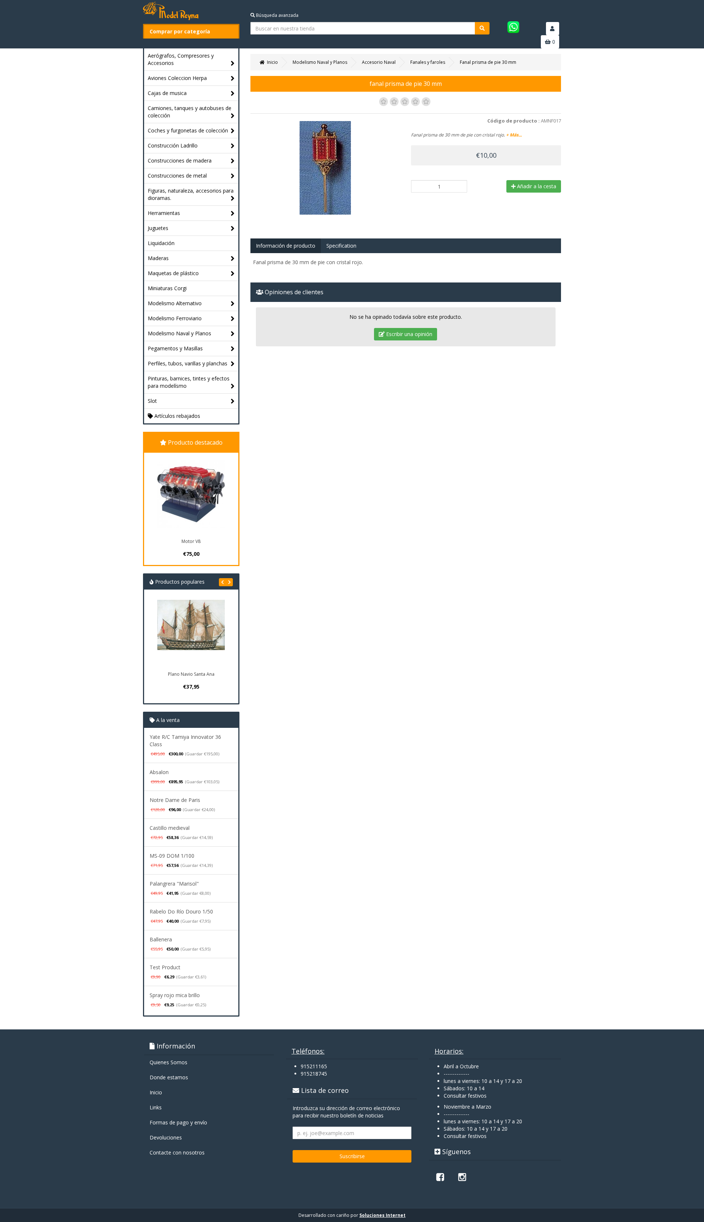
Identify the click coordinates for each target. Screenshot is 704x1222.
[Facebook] (440, 1177)
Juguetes (158, 228)
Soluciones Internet (382, 1215)
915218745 (314, 1073)
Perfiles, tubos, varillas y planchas (187, 363)
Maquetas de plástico (173, 273)
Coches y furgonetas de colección (188, 130)
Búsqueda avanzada (276, 15)
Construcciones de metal (177, 175)
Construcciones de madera (180, 160)
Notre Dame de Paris (175, 799)
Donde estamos (169, 1077)
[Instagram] (462, 1177)
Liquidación (161, 243)
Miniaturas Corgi (167, 288)
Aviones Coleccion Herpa (177, 77)
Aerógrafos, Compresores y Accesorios (181, 59)
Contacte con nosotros (177, 1152)
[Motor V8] (191, 494)
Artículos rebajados (176, 415)
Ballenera (161, 939)
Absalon (159, 772)
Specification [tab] (341, 245)
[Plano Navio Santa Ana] (191, 633)
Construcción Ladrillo (173, 145)
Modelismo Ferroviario (175, 318)
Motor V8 (191, 541)
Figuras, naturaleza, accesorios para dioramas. (191, 194)
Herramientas (164, 212)
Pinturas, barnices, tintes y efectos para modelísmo (189, 382)
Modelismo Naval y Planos (179, 333)
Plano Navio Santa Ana (191, 674)
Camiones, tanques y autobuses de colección (189, 112)
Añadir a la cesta (536, 186)
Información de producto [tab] (285, 245)
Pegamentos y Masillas (175, 348)
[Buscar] (482, 28)
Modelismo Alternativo (175, 303)
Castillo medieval (170, 827)
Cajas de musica (167, 93)
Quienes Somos (168, 1062)
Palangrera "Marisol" (174, 883)
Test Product (165, 967)
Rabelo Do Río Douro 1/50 (181, 911)
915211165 (314, 1066)
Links (156, 1107)
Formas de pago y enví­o (178, 1122)
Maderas (158, 258)
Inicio (156, 1092)
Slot (152, 400)
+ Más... (514, 135)
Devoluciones (166, 1137)
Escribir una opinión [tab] (408, 334)
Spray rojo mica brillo (175, 995)
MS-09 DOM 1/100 (172, 855)
